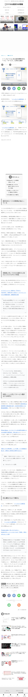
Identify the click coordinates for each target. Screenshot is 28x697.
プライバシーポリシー (20, 690)
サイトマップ (7, 692)
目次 (13, 177)
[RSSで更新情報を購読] (19, 605)
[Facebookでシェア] (9, 88)
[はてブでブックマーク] (14, 88)
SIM (3, 585)
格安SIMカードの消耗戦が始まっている (13, 181)
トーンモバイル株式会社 (18, 99)
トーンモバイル (21, 585)
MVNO (18, 583)
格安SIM (4, 583)
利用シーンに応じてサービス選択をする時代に (13, 191)
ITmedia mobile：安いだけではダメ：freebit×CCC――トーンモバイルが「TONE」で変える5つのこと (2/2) (14, 532)
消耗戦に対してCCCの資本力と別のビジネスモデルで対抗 (13, 186)
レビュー (4, 587)
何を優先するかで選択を (13, 194)
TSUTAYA (14, 585)
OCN (23, 583)
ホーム (7, 690)
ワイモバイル (10, 587)
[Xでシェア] (4, 88)
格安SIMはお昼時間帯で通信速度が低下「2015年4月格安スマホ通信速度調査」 (14, 406)
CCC (14, 583)
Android (9, 583)
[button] (24, 88)
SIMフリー (8, 585)
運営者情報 (20, 692)
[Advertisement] (14, 41)
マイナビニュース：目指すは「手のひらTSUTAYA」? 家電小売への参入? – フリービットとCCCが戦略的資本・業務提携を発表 (13, 292)
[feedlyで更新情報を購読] (9, 605)
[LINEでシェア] (19, 88)
